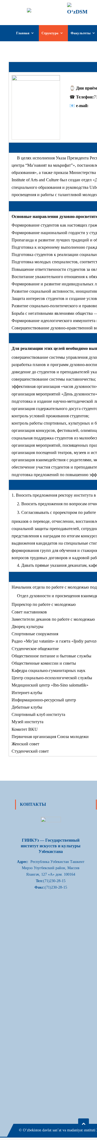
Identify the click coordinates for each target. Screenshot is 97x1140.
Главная (22, 33)
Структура (49, 33)
